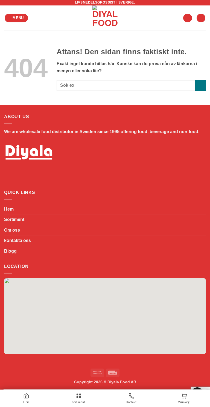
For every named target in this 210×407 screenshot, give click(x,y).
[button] (16, 18)
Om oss (12, 230)
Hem (9, 209)
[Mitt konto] (187, 18)
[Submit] (200, 85)
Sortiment (14, 219)
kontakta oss (17, 240)
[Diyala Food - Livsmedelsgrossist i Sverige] (105, 18)
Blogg (10, 251)
